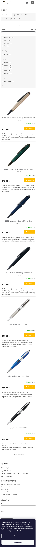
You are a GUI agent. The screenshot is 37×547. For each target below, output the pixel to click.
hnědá (7, 73)
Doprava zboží (5, 487)
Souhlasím (18, 542)
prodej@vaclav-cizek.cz (11, 468)
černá (7, 62)
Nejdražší (24, 15)
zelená (7, 65)
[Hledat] (22, 2)
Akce (7, 40)
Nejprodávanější (7, 19)
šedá (7, 71)
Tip (6, 46)
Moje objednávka (6, 492)
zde (20, 531)
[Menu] (33, 2)
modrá (7, 68)
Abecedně (17, 19)
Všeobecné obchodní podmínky (10, 485)
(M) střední (8, 81)
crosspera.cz (8, 476)
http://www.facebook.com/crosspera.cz (16, 474)
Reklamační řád (5, 489)
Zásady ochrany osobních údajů (10, 494)
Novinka (7, 43)
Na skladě (8, 38)
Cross (7, 54)
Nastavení (17, 536)
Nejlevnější (16, 15)
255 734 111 (7, 471)
